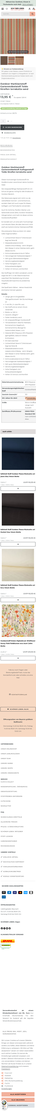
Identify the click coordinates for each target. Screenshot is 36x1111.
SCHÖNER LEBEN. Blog (19, 709)
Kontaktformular (19, 694)
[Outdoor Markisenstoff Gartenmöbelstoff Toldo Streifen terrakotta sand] (5, 60)
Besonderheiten (7, 150)
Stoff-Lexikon (7, 836)
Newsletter (6, 806)
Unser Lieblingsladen (10, 754)
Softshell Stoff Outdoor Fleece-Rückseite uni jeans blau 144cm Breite (18, 475)
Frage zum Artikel (8, 154)
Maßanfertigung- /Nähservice (14, 786)
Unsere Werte (7, 768)
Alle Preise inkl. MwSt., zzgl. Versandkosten (15, 1033)
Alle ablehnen (18, 1100)
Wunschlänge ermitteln (11, 817)
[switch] (4, 1108)
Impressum (5, 1069)
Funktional (9, 1086)
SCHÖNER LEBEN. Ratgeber (12, 831)
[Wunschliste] (7, 8)
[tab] (6, 145)
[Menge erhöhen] (8, 121)
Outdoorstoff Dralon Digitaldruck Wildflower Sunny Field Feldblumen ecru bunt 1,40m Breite (18, 643)
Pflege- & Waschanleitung (12, 827)
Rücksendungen (8, 846)
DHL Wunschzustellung (14, 1081)
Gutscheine (6, 801)
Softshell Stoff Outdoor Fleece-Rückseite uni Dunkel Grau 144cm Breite (18, 531)
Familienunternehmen (13, 867)
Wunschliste (10, 133)
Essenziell (8, 1073)
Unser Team (6, 758)
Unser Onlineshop (9, 749)
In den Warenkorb (13, 127)
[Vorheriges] (1, 36)
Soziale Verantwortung (13, 876)
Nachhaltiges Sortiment (13, 862)
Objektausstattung (9, 791)
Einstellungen (6, 1088)
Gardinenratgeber (9, 841)
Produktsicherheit (8, 159)
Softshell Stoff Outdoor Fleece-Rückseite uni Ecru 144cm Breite (18, 586)
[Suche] (32, 14)
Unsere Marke (7, 763)
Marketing (8, 1078)
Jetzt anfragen (27, 4)
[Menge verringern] (11, 121)
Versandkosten (16, 137)
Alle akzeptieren (18, 1094)
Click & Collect (7, 782)
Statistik (8, 1075)
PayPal (7, 1083)
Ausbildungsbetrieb (12, 871)
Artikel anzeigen (18, 488)
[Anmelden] (30, 8)
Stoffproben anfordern (11, 796)
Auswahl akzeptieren (18, 1105)
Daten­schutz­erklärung (9, 1066)
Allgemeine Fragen (9, 822)
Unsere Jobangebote (10, 773)
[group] (18, 453)
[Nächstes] (34, 36)
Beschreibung (6, 145)
